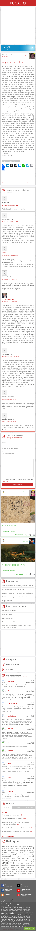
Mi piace (33, 535)
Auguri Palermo (7, 601)
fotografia (30, 855)
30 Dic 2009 (5, 56)
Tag (26, 535)
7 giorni (18, 808)
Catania (11, 848)
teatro (31, 869)
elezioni (16, 855)
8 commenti (30, 183)
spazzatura (23, 869)
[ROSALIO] (18, 3)
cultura (23, 853)
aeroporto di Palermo (17, 846)
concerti (15, 851)
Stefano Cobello (8, 299)
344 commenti (18, 574)
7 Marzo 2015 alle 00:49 (9, 399)
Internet (15, 857)
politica (6, 865)
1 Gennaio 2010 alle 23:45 (9, 279)
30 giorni (6, 808)
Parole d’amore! (9, 525)
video (12, 875)
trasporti (13, 871)
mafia (21, 858)
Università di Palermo (26, 873)
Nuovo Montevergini (26, 861)
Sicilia (6, 869)
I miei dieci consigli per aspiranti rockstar (15, 597)
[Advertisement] (18, 25)
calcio (5, 848)
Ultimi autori (12, 664)
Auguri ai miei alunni (13, 62)
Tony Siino (25, 541)
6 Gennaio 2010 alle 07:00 (9, 301)
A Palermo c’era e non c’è (13, 564)
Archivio (10, 669)
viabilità (6, 875)
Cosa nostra (9, 852)
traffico (5, 871)
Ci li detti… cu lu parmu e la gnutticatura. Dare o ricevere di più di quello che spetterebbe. (15, 685)
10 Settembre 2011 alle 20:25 (10, 357)
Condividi (30, 535)
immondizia (7, 857)
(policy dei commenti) (14, 438)
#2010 (4, 161)
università (22, 871)
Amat (26, 846)
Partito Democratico (26, 863)
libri (13, 859)
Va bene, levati (29, 928)
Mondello (30, 859)
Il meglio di (5, 531)
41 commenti (18, 535)
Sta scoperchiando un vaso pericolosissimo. (15, 746)
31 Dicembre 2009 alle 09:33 (10, 255)
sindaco (14, 869)
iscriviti (5, 481)
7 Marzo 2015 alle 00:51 (9, 421)
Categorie (11, 659)
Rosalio (21, 867)
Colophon (4, 900)
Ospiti (4, 183)
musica (14, 861)
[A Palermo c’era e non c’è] (18, 553)
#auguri (10, 161)
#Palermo (17, 161)
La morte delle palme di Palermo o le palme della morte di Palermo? (16, 626)
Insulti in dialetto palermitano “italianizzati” (17, 828)
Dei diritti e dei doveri (9, 611)
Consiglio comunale (26, 851)
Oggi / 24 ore (29, 808)
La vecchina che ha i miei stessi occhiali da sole (17, 593)
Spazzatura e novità (8, 622)
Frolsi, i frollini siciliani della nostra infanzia (17, 832)
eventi (23, 855)
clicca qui (27, 920)
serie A (30, 867)
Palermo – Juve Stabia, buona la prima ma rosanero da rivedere (15, 823)
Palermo (12, 531)
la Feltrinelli (22, 857)
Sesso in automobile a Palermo (14, 819)
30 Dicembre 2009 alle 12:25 (10, 222)
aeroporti (6, 846)
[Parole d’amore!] (18, 509)
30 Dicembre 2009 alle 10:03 (10, 205)
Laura (4, 253)
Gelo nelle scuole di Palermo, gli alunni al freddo (17, 586)
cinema (18, 848)
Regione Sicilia (18, 865)
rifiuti (14, 867)
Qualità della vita (7, 618)
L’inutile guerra (7, 614)
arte (31, 846)
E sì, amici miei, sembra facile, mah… (14, 589)
